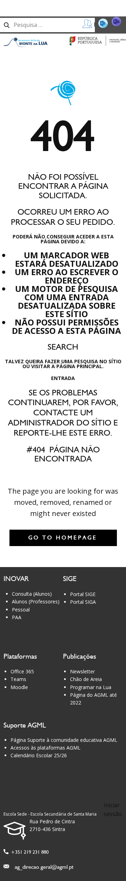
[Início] (25, 42)
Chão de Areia (86, 679)
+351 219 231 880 (28, 852)
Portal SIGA (83, 602)
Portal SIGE (83, 594)
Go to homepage (62, 537)
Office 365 (22, 671)
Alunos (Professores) (35, 601)
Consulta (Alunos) (32, 593)
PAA (16, 617)
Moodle (19, 687)
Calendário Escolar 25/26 (38, 755)
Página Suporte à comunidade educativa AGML (63, 740)
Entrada (63, 378)
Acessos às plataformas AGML (45, 747)
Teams (18, 679)
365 (113, 22)
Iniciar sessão (113, 809)
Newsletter (82, 671)
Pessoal (21, 609)
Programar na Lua (90, 687)
